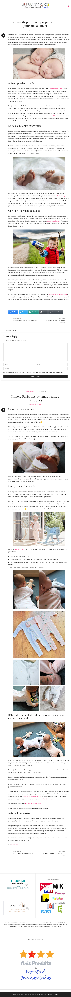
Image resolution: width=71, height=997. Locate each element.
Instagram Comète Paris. (33, 803)
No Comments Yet (11, 330)
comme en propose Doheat (58, 294)
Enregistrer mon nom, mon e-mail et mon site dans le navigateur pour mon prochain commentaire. (35, 372)
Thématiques (29, 17)
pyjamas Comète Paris (45, 799)
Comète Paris (19, 549)
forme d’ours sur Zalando (50, 116)
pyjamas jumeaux (29, 391)
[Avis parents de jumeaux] (35, 964)
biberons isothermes (53, 221)
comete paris (14, 844)
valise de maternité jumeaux (32, 796)
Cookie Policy (48, 994)
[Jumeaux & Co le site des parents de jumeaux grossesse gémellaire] (35, 6)
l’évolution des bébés (55, 89)
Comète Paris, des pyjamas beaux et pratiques (35, 398)
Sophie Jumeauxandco (36, 30)
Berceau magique (62, 196)
